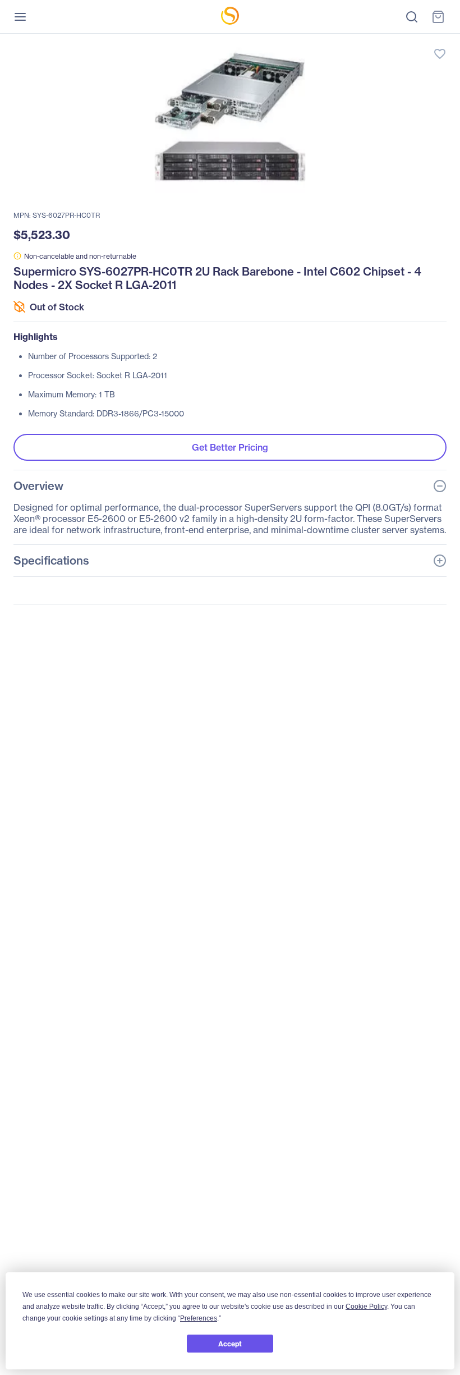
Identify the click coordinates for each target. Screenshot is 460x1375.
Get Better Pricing (230, 447)
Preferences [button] (198, 1318)
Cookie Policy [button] (366, 1306)
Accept (230, 1344)
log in (387, 42)
